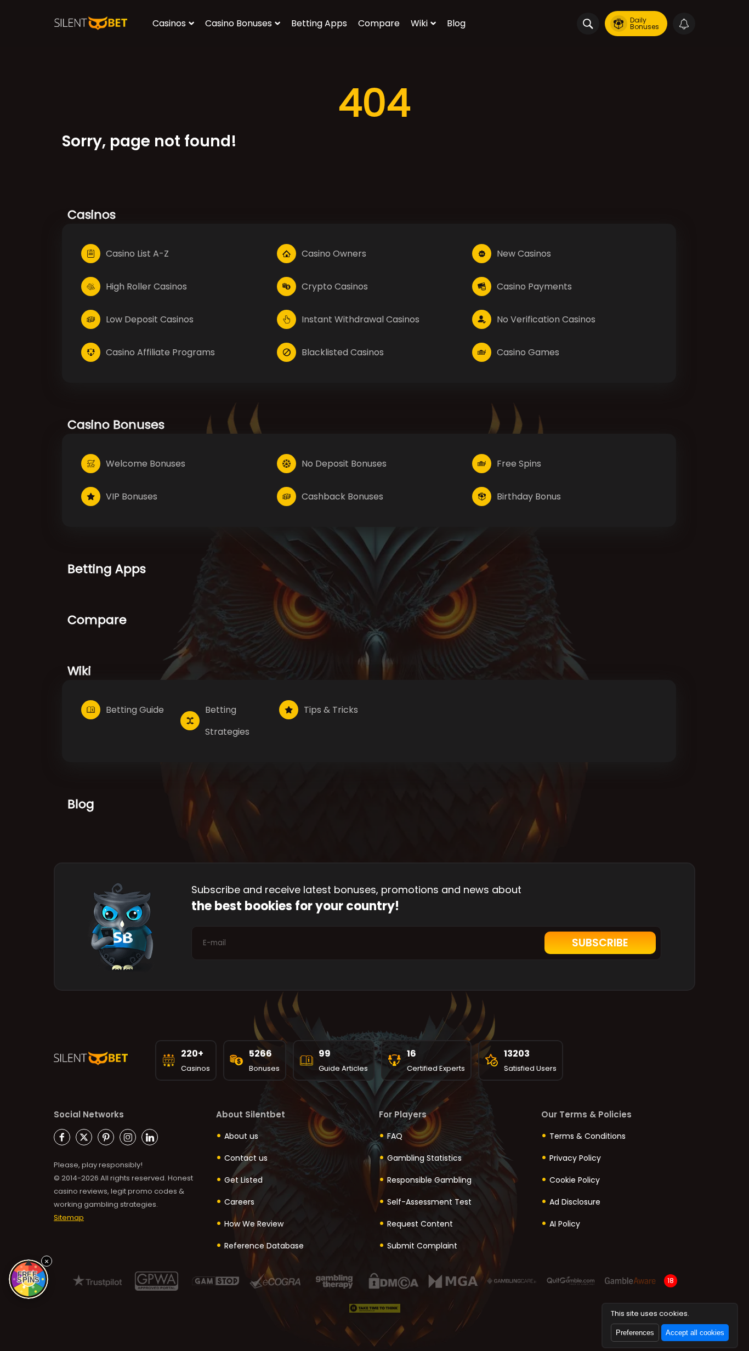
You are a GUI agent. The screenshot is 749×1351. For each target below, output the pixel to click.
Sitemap (69, 1217)
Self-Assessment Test (429, 1201)
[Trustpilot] (97, 1281)
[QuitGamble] (571, 1281)
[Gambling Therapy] (334, 1281)
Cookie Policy (574, 1179)
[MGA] (452, 1281)
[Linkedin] (149, 1137)
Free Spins (519, 463)
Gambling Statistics (424, 1158)
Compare (379, 23)
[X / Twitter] (84, 1137)
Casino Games (528, 352)
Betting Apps (319, 23)
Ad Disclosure (574, 1201)
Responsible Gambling (429, 1179)
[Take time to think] (374, 1308)
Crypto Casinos (335, 286)
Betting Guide (135, 709)
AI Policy (564, 1223)
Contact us (246, 1158)
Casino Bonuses (238, 23)
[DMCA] (393, 1281)
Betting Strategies (227, 720)
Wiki (419, 23)
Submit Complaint (422, 1245)
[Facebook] (62, 1137)
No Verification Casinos (546, 319)
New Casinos (524, 253)
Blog (456, 23)
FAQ (394, 1136)
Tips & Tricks (331, 709)
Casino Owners (334, 253)
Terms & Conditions (587, 1136)
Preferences (635, 1333)
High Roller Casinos (146, 286)
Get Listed (243, 1179)
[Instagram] (128, 1137)
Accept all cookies (695, 1333)
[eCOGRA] (274, 1281)
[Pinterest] (106, 1137)
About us (241, 1136)
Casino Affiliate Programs (160, 352)
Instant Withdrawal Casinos (360, 319)
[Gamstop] (215, 1281)
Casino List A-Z (137, 253)
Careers (239, 1201)
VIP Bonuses (131, 496)
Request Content (420, 1223)
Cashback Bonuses (342, 496)
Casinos (169, 23)
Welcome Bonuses (145, 463)
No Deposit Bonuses (344, 463)
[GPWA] (156, 1281)
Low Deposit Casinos (150, 319)
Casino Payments (534, 286)
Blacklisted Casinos (343, 352)
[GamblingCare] (511, 1281)
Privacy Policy (575, 1158)
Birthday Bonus (529, 496)
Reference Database (264, 1245)
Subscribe (600, 942)
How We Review (253, 1223)
